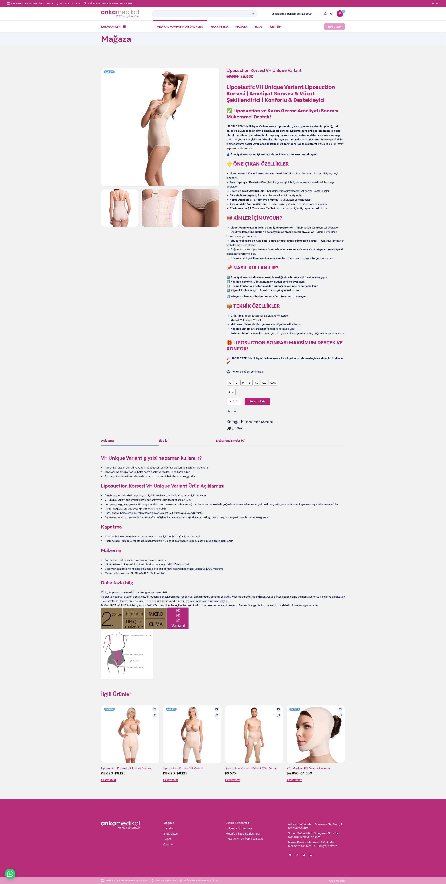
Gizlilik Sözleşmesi (237, 823)
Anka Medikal (337, 880)
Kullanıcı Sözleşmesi (239, 828)
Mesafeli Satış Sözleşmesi (243, 833)
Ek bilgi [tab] (163, 441)
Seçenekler (108, 779)
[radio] (230, 382)
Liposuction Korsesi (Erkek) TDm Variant (251, 768)
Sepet (167, 839)
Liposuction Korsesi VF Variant (183, 768)
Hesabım (169, 828)
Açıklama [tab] (107, 441)
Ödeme (168, 844)
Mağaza (168, 823)
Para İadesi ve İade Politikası (244, 839)
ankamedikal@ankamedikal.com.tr (292, 13)
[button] (235, 410)
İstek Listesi (170, 833)
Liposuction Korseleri (259, 422)
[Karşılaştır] (229, 410)
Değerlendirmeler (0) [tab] (230, 441)
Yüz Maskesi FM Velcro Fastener (308, 768)
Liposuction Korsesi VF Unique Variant (126, 768)
